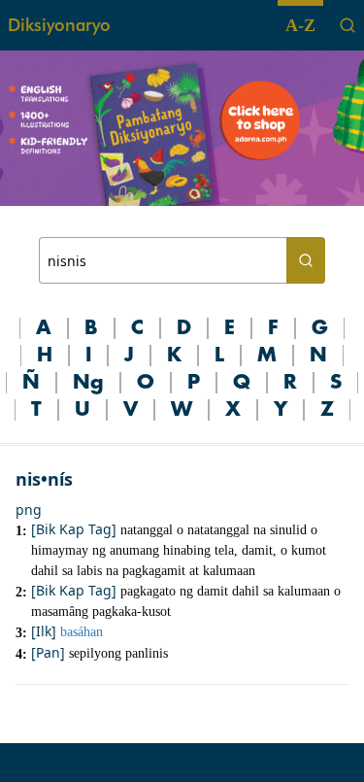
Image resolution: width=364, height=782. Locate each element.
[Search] (347, 25)
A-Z (300, 25)
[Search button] (305, 260)
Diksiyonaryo (59, 25)
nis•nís (44, 479)
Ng (88, 382)
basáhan (81, 632)
